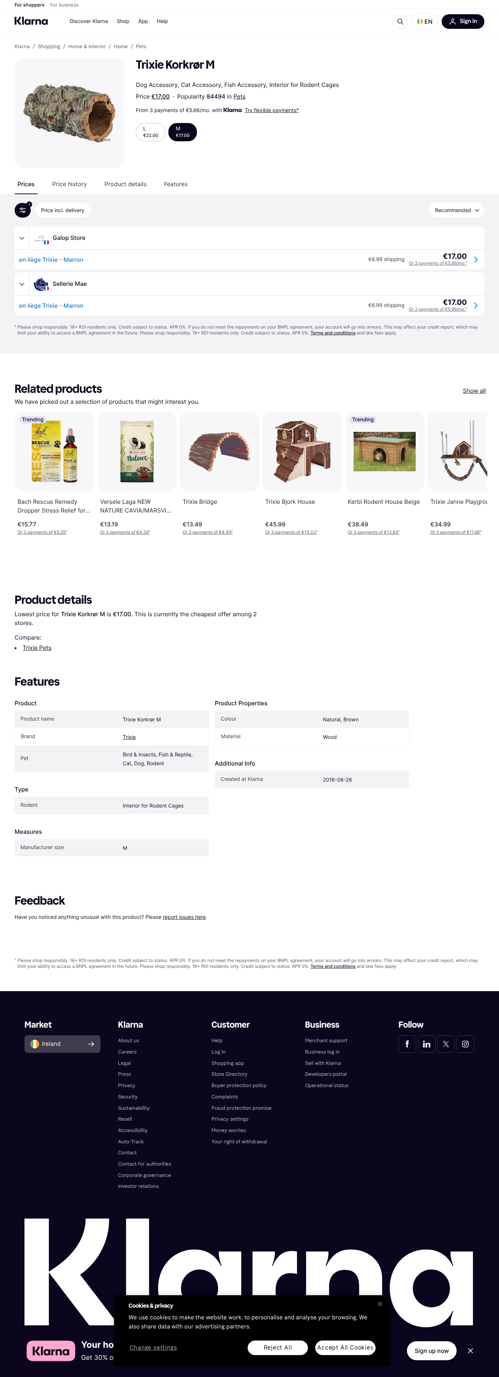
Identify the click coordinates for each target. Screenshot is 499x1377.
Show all (474, 390)
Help (162, 21)
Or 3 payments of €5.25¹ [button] (42, 532)
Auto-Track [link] (131, 1142)
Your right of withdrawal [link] (239, 1142)
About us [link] (128, 1040)
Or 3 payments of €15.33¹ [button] (291, 532)
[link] (407, 1044)
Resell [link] (125, 1119)
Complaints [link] (225, 1097)
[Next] (474, 473)
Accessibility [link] (133, 1130)
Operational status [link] (326, 1085)
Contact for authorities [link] (144, 1164)
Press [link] (124, 1074)
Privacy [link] (126, 1085)
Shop (123, 21)
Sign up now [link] (432, 1350)
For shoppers (30, 5)
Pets (239, 96)
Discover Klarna (89, 21)
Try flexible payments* (272, 110)
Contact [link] (127, 1153)
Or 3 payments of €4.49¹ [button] (208, 532)
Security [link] (128, 1097)
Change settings (153, 1348)
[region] (252, 1330)
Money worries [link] (229, 1130)
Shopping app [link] (228, 1063)
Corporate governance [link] (144, 1175)
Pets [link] (141, 47)
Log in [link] (219, 1052)
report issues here (184, 917)
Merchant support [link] (326, 1040)
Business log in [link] (322, 1052)
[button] (425, 22)
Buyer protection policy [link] (239, 1085)
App (143, 21)
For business (64, 5)
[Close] (380, 1304)
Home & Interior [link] (87, 47)
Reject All (278, 1347)
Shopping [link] (49, 47)
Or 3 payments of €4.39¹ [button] (125, 532)
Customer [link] (231, 1024)
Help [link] (217, 1040)
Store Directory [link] (229, 1074)
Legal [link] (124, 1063)
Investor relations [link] (138, 1186)
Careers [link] (127, 1052)
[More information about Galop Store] (22, 238)
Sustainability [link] (134, 1108)
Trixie (129, 737)
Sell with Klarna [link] (323, 1063)
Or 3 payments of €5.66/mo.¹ (438, 263)
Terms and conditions (333, 332)
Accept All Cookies (345, 1347)
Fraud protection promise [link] (242, 1108)
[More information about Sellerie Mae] (22, 284)
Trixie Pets (37, 647)
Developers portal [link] (326, 1074)
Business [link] (322, 1024)
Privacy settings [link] (230, 1119)
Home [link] (120, 47)
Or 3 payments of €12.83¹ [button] (374, 532)
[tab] (26, 184)
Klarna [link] (22, 47)
